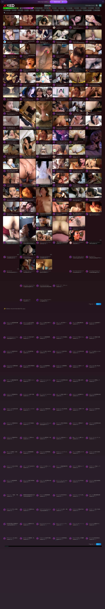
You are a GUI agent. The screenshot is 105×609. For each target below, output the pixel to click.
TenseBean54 (27, 272)
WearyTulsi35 (93, 28)
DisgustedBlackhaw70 (79, 42)
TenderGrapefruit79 (78, 257)
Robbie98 (76, 243)
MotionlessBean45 (28, 200)
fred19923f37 (60, 186)
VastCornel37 (93, 157)
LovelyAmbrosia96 (12, 143)
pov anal (32, 10)
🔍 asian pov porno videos (12, 13)
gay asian (26, 10)
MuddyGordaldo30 (45, 229)
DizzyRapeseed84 (45, 143)
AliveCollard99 (77, 200)
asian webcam (7, 10)
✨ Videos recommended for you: (14, 309)
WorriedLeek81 (44, 71)
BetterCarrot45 (94, 171)
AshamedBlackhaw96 (29, 243)
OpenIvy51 (44, 243)
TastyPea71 (27, 214)
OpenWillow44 (60, 85)
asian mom (20, 10)
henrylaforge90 (61, 114)
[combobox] (69, 5)
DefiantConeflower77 (95, 100)
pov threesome (70, 10)
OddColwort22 (44, 42)
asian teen (46, 8)
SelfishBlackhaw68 (61, 71)
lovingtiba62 (44, 301)
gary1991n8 (11, 186)
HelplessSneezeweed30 (95, 85)
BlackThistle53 (11, 200)
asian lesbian (91, 8)
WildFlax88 (93, 42)
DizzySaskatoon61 (78, 85)
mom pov (37, 10)
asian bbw (14, 10)
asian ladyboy (61, 8)
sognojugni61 (11, 338)
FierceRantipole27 (78, 100)
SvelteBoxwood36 (45, 128)
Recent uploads (87, 10)
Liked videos (97, 10)
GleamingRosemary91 (62, 143)
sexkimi (26, 42)
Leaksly (10, 42)
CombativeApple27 (95, 186)
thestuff (27, 301)
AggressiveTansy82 (95, 214)
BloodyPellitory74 (94, 200)
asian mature (83, 8)
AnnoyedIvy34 (77, 128)
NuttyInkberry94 (61, 42)
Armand (92, 71)
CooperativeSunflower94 (46, 286)
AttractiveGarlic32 (29, 100)
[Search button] (96, 5)
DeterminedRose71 (13, 57)
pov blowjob (62, 10)
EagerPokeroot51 (78, 171)
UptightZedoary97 (78, 28)
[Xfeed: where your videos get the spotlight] (9, 5)
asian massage (68, 8)
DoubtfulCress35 (12, 243)
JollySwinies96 (61, 171)
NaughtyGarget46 (28, 286)
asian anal (54, 8)
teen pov (48, 10)
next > (98, 304)
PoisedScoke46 (94, 57)
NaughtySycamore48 (13, 28)
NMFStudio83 (93, 243)
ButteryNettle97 (28, 257)
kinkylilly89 (93, 114)
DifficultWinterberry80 (29, 157)
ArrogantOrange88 (94, 128)
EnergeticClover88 (61, 128)
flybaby (59, 57)
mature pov (56, 10)
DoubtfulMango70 (94, 272)
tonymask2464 (45, 28)
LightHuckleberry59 (12, 214)
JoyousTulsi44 (44, 272)
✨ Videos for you (38, 8)
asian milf (97, 8)
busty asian (76, 8)
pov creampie (78, 10)
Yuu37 (59, 28)
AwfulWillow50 (12, 257)
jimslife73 (60, 157)
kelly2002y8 (27, 28)
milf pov (42, 10)
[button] (100, 5)
